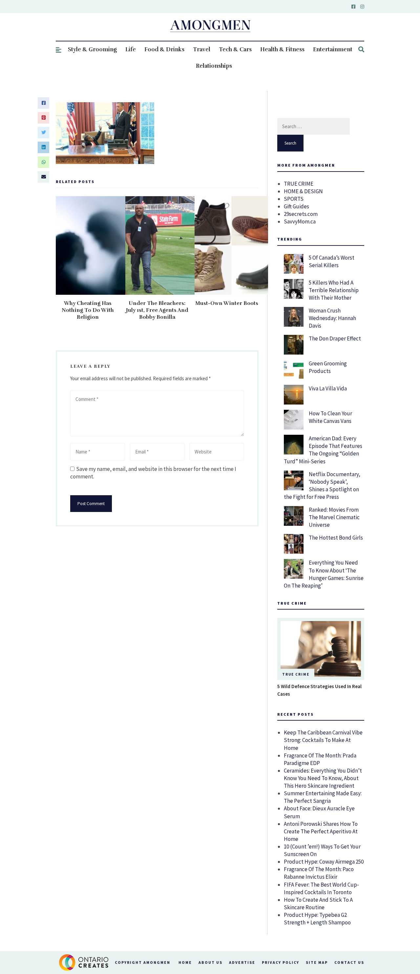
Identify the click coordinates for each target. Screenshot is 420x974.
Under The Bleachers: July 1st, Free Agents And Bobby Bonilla (157, 310)
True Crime (295, 674)
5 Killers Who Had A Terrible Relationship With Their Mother (334, 290)
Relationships (214, 65)
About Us (210, 962)
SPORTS (294, 198)
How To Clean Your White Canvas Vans (330, 417)
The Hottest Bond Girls (336, 537)
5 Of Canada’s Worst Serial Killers (331, 261)
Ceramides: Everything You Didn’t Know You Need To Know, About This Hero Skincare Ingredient (323, 778)
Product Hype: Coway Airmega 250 (324, 861)
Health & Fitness (282, 49)
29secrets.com (301, 214)
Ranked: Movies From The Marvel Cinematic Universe (334, 517)
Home (185, 962)
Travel (201, 49)
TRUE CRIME (298, 183)
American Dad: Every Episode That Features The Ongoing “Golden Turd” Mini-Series (323, 450)
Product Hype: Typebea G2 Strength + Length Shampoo (317, 918)
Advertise (242, 962)
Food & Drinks (164, 49)
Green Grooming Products (328, 367)
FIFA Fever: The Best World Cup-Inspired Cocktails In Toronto (321, 888)
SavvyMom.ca (300, 221)
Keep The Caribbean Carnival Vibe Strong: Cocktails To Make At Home (323, 740)
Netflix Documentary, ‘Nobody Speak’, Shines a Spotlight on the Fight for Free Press (322, 485)
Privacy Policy (280, 962)
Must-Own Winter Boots (226, 303)
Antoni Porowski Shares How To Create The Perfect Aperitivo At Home (321, 831)
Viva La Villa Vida (328, 388)
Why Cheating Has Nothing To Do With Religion (88, 310)
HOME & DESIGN (303, 191)
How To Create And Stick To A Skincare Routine (318, 903)
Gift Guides (296, 206)
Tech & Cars (235, 49)
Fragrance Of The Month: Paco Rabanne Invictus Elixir (319, 873)
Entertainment (332, 49)
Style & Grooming (92, 49)
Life (130, 49)
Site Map (317, 962)
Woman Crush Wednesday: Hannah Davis (332, 318)
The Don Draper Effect (335, 338)
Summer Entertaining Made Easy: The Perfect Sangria (323, 797)
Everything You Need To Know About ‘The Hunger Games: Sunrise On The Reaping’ (324, 574)
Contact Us (349, 962)
